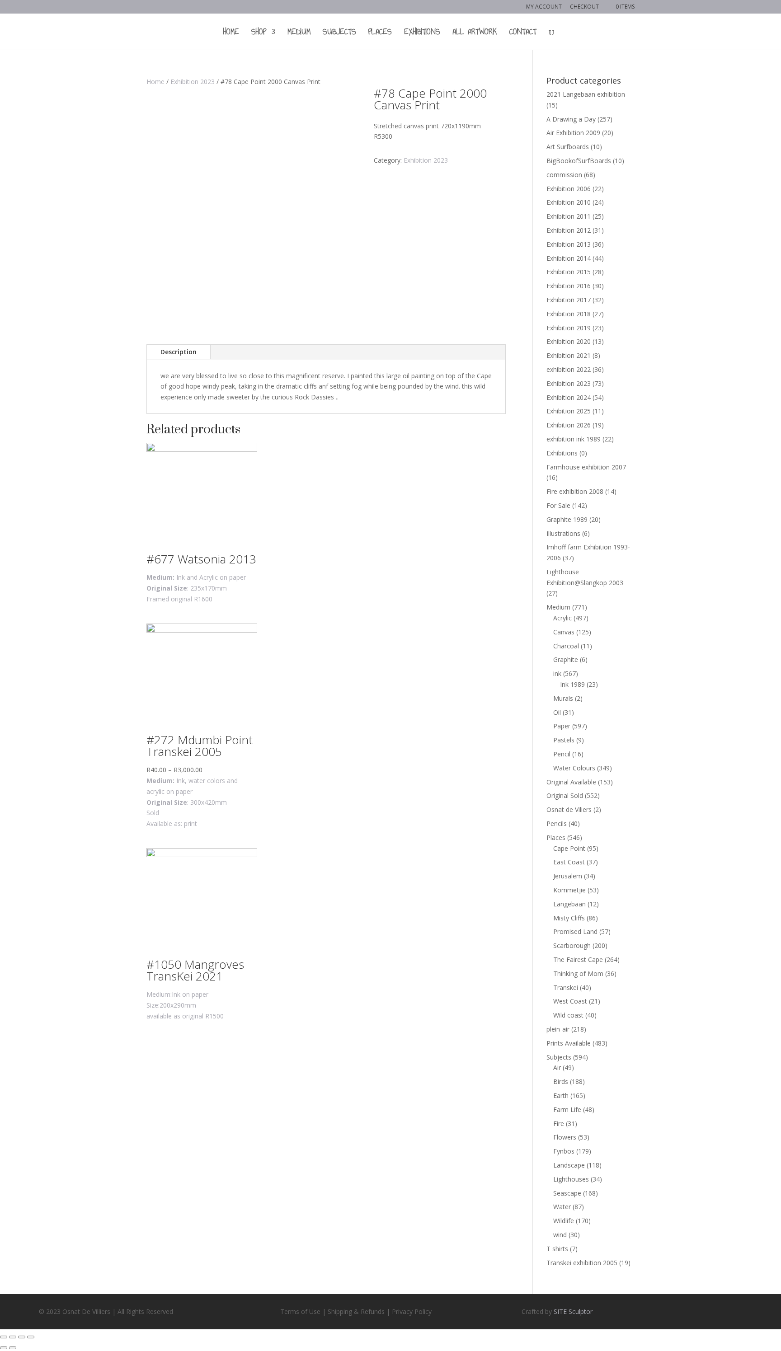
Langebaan (569, 904)
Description (178, 351)
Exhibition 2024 (568, 397)
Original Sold (564, 795)
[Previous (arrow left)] (3, 1347)
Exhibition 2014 (568, 258)
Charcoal (566, 646)
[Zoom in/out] (30, 1337)
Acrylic (562, 618)
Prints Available (568, 1043)
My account (544, 7)
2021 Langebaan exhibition (585, 94)
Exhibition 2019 (568, 328)
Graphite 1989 (567, 519)
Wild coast (568, 1015)
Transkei (565, 987)
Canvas (563, 632)
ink (557, 673)
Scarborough (572, 945)
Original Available (571, 782)
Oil (557, 712)
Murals (563, 698)
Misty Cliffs (569, 918)
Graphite (565, 659)
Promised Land (575, 931)
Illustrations (563, 533)
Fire (558, 1123)
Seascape (567, 1193)
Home (231, 33)
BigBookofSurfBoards (578, 160)
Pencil (561, 754)
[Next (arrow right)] (12, 1347)
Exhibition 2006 (568, 188)
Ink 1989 (572, 684)
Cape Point (569, 848)
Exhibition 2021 (568, 355)
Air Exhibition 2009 (573, 132)
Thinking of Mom (578, 973)
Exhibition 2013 (568, 244)
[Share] (12, 1337)
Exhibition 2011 (568, 216)
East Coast (569, 862)
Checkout (584, 7)
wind (560, 1234)
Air (557, 1067)
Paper (561, 726)
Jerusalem (567, 876)
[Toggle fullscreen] (21, 1337)
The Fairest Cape (578, 959)
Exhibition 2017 (568, 300)
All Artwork (474, 33)
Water (562, 1206)
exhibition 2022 (568, 369)
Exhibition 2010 (568, 202)
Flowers (564, 1137)
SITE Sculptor (573, 1311)
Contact (522, 33)
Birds (560, 1081)
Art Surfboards (567, 146)
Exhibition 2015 (568, 271)
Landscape (569, 1165)
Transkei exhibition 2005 (581, 1262)
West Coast (570, 1001)
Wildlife (563, 1220)
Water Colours (574, 768)
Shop (258, 33)
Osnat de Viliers (569, 809)
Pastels (563, 740)
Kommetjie (569, 890)
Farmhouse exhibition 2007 (586, 467)
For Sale (558, 505)
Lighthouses (571, 1179)
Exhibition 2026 (568, 425)
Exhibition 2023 (192, 81)
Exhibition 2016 (568, 285)
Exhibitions (422, 33)
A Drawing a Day (571, 119)
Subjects (339, 33)
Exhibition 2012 (568, 230)
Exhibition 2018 (568, 314)
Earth (561, 1095)
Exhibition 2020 (568, 341)
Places (380, 33)
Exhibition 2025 (568, 411)
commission (564, 174)
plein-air (557, 1029)
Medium (299, 33)
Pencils (556, 823)
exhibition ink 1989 (573, 439)
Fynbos (563, 1151)
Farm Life (567, 1109)
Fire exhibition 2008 (574, 491)
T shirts (557, 1248)
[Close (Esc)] (3, 1337)
